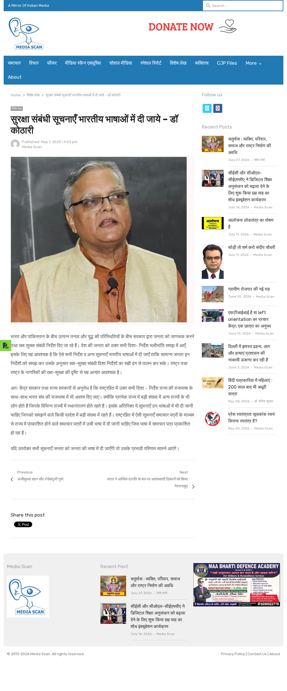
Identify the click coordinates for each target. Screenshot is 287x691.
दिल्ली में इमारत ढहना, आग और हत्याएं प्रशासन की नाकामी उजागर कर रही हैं (249, 353)
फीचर (52, 63)
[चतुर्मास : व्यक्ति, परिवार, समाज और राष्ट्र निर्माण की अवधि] (213, 139)
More (251, 63)
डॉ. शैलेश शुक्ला (263, 401)
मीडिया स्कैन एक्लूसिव (83, 63)
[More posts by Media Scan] (15, 147)
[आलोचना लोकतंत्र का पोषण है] (213, 220)
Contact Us (257, 654)
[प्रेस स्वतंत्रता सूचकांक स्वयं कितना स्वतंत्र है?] (213, 414)
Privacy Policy (233, 654)
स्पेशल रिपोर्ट (150, 63)
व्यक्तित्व (202, 63)
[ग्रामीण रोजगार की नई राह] (213, 289)
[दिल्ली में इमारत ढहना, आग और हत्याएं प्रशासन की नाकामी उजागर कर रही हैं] (213, 346)
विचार (34, 63)
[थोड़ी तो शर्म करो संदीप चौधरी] (213, 247)
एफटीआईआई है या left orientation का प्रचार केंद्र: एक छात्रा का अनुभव (249, 319)
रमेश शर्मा (259, 160)
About (15, 77)
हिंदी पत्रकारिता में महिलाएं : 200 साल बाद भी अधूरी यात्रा (250, 387)
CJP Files (227, 63)
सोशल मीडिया (120, 63)
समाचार (14, 63)
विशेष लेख (178, 63)
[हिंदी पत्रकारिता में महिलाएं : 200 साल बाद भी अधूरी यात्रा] (213, 380)
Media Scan (32, 147)
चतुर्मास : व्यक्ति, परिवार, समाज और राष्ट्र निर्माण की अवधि (249, 145)
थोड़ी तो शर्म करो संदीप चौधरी (251, 247)
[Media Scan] (39, 33)
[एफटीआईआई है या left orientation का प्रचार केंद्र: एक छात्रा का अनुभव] (213, 313)
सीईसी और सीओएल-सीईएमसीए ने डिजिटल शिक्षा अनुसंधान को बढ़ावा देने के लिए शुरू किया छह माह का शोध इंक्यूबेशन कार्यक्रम (250, 186)
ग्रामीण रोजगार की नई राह (249, 289)
